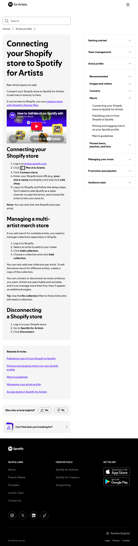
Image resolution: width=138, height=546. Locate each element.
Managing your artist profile (24, 384)
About (12, 469)
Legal (107, 540)
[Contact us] (65, 427)
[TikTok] (44, 515)
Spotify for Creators (67, 477)
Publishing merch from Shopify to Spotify (31, 358)
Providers (14, 485)
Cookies (126, 540)
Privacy (116, 540)
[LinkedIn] (34, 515)
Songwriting (63, 485)
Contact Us (14, 500)
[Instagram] (12, 515)
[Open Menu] (128, 5)
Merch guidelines (17, 377)
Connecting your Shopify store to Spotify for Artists (107, 107)
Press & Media (16, 477)
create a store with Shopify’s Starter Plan (35, 103)
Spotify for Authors (67, 469)
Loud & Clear (16, 493)
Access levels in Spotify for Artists (27, 392)
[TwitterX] (23, 515)
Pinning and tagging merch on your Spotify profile (32, 367)
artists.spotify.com (35, 163)
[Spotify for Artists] (17, 5)
